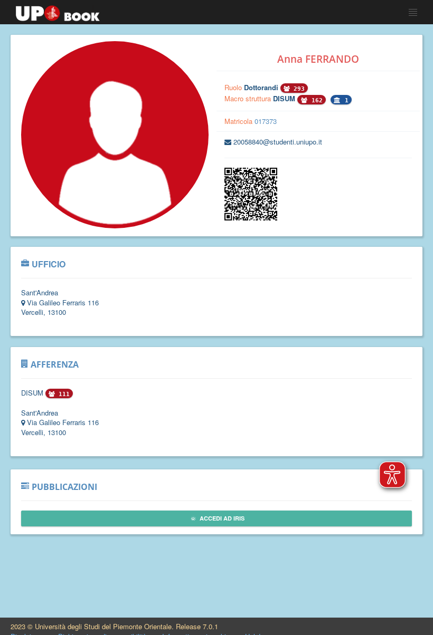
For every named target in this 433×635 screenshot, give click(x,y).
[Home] (58, 10)
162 (315, 100)
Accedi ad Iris (221, 518)
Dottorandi (262, 87)
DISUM (285, 98)
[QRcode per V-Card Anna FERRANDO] (250, 218)
